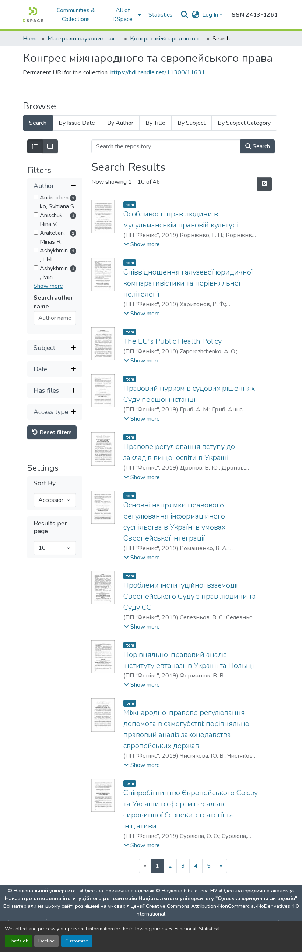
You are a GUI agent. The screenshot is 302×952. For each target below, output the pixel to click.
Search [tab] (37, 123)
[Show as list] (35, 146)
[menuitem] (125, 14)
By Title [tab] (155, 123)
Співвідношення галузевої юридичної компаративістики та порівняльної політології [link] (188, 283)
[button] (33, 14)
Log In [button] (211, 15)
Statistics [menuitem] (160, 15)
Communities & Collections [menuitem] (76, 14)
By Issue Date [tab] (77, 123)
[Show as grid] (50, 146)
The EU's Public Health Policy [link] (172, 341)
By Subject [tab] (192, 123)
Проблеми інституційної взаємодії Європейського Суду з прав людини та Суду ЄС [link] (189, 596)
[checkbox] (36, 197)
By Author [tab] (120, 123)
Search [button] (260, 146)
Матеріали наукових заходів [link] (84, 39)
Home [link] (31, 39)
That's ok (18, 941)
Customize (76, 941)
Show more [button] (48, 286)
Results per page (50, 527)
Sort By (45, 483)
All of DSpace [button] (122, 14)
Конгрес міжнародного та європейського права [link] (167, 39)
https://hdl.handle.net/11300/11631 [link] (157, 72)
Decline (46, 941)
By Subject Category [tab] (244, 123)
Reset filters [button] (55, 432)
